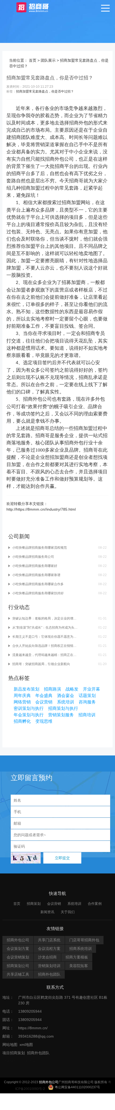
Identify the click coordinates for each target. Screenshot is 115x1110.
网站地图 (9, 1044)
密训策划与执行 (29, 708)
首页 (32, 60)
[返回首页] (37, 7)
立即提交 (62, 858)
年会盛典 (43, 695)
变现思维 (43, 721)
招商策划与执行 (63, 708)
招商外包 (28, 1061)
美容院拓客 (78, 966)
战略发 (72, 689)
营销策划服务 (61, 715)
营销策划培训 (49, 966)
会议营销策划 (18, 957)
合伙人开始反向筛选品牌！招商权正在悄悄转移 (45, 646)
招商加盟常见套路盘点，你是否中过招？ (45, 91)
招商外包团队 (49, 974)
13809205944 (30, 1011)
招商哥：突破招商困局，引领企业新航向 (41, 664)
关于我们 (68, 912)
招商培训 (86, 715)
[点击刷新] (26, 858)
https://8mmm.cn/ (33, 1028)
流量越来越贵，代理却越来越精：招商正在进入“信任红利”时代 (45, 655)
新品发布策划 (26, 689)
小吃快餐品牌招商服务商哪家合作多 (38, 584)
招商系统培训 (80, 948)
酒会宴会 (65, 695)
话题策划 (87, 695)
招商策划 (34, 904)
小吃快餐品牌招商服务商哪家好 (34, 566)
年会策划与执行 (29, 715)
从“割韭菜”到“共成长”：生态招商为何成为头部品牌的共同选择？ (45, 627)
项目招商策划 (13, 1053)
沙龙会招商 (47, 957)
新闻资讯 (47, 912)
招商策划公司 (18, 966)
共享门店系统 (49, 940)
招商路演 (52, 689)
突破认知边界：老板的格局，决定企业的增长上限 (45, 618)
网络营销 (22, 702)
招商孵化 (22, 721)
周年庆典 (22, 695)
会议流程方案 (49, 948)
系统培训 (65, 702)
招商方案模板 (77, 957)
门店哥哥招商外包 (84, 940)
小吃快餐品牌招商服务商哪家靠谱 (36, 575)
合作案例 (95, 904)
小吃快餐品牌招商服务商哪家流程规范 (39, 548)
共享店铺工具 (18, 974)
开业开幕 (91, 689)
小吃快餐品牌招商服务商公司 (33, 557)
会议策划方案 (18, 948)
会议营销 (43, 702)
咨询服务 (87, 702)
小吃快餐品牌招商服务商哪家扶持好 (38, 593)
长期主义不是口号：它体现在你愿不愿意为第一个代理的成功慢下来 (45, 637)
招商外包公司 (59, 159)
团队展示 (48, 60)
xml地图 (26, 1044)
